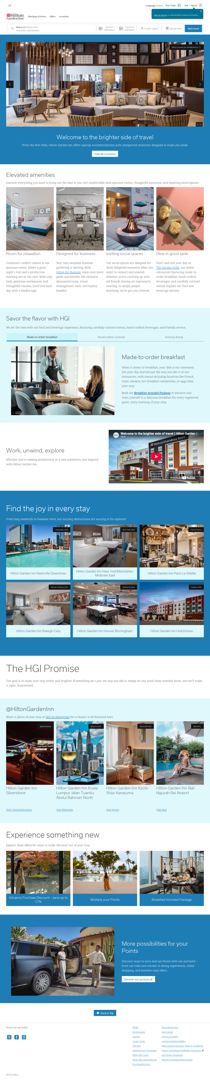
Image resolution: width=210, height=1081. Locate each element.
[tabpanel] (105, 378)
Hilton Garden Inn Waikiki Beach (185, 47)
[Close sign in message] (201, 11)
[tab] (42, 337)
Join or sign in (160, 14)
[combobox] (51, 28)
